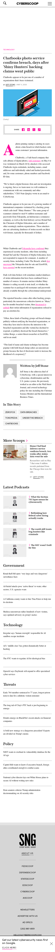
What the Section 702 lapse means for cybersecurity (38, 499)
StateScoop (27, 878)
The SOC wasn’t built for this (40, 546)
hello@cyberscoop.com (27, 935)
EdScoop (27, 885)
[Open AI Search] (8, 3)
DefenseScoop (27, 872)
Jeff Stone (10, 85)
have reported (9, 267)
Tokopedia (11, 417)
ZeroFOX (10, 412)
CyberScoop (27, 891)
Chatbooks (11, 423)
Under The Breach (33, 417)
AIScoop (27, 897)
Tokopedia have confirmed (33, 248)
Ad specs (27, 922)
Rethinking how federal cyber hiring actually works (38, 516)
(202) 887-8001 (27, 928)
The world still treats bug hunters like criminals (40, 532)
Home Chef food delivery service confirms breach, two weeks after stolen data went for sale (40, 451)
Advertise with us (28, 915)
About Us (27, 853)
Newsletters (27, 909)
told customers (35, 160)
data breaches (28, 412)
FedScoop (27, 866)
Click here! (9, 947)
